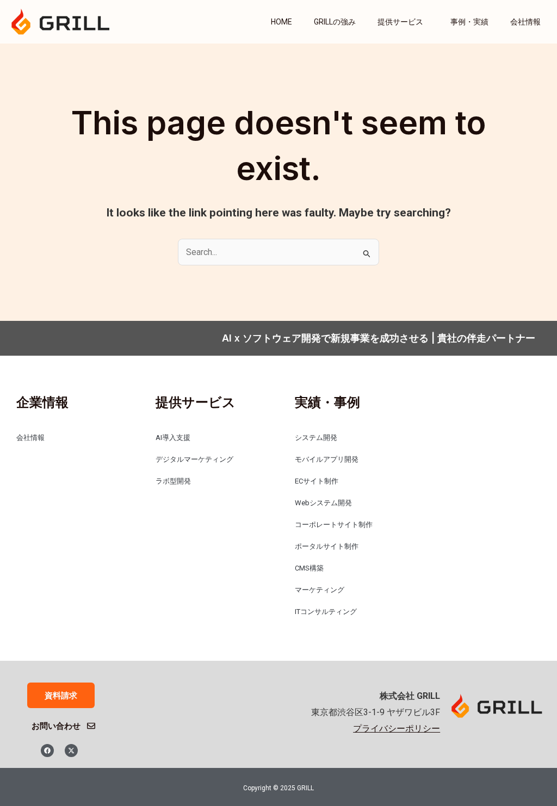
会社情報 (525, 21)
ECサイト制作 (316, 481)
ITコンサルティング (326, 611)
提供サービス (400, 21)
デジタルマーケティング (194, 459)
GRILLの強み (335, 21)
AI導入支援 (173, 437)
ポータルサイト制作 (326, 546)
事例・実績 (469, 21)
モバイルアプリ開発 (326, 459)
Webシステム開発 (323, 503)
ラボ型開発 (173, 481)
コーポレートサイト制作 (334, 524)
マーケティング (319, 590)
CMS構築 (309, 568)
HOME (281, 21)
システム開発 (316, 437)
